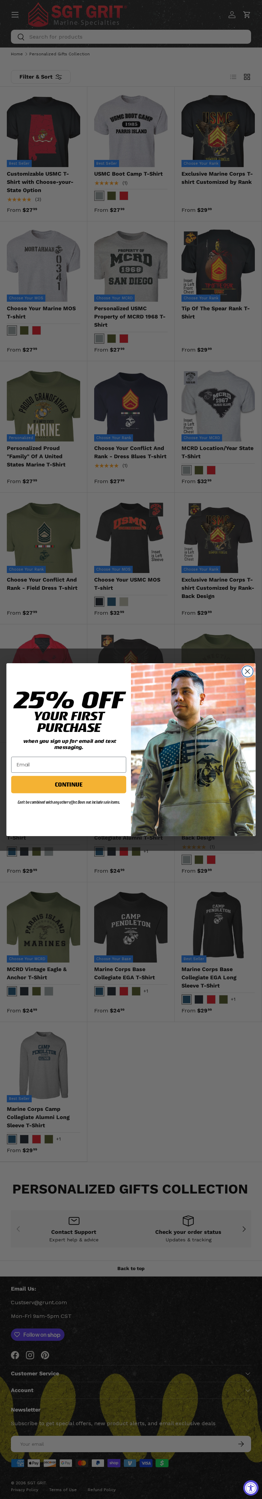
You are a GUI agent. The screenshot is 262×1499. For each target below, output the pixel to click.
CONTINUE (69, 784)
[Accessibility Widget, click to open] (251, 1488)
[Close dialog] (247, 671)
